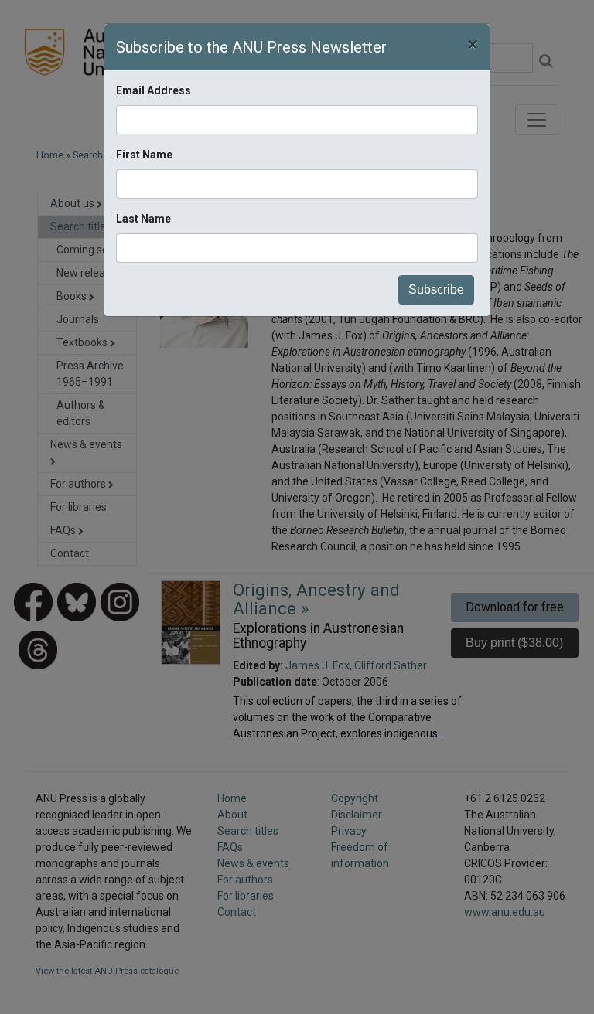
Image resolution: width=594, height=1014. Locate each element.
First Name (144, 154)
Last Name (143, 219)
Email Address (153, 90)
